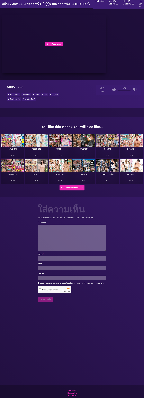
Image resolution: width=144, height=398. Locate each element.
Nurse (37, 95)
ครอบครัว (72, 396)
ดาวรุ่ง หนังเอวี (30, 99)
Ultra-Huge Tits (14, 99)
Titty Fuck (54, 95)
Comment (42, 222)
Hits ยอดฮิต (71, 393)
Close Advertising (54, 44)
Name (41, 254)
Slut (45, 95)
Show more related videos (72, 188)
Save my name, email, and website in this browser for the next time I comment (72, 283)
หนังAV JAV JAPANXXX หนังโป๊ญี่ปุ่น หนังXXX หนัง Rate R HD (44, 3)
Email (40, 264)
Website (41, 273)
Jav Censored (14, 95)
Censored (72, 390)
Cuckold (27, 95)
